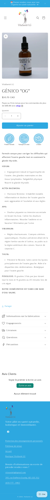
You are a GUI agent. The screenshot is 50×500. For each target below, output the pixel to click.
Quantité (5, 111)
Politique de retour (13, 446)
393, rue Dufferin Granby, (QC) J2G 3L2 (22, 477)
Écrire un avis (25, 385)
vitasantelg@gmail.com (15, 472)
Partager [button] (8, 306)
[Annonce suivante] (45, 4)
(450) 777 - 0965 (12, 482)
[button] (5, 18)
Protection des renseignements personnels (24, 440)
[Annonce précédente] (5, 4)
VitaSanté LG (28, 497)
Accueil (8, 451)
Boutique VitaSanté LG (15, 456)
